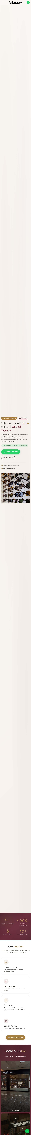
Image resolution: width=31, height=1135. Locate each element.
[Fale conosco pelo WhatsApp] (27, 1131)
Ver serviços (7, 457)
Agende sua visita (12, 451)
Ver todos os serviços (14, 1037)
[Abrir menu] (2, 2)
